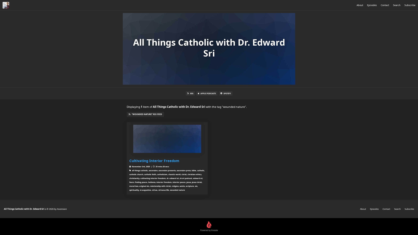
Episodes (372, 5)
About (360, 5)
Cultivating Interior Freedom (154, 160)
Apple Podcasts (208, 93)
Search (397, 5)
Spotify (227, 93)
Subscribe (409, 5)
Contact (385, 5)
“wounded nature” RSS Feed (147, 114)
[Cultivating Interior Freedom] (167, 139)
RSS (191, 93)
